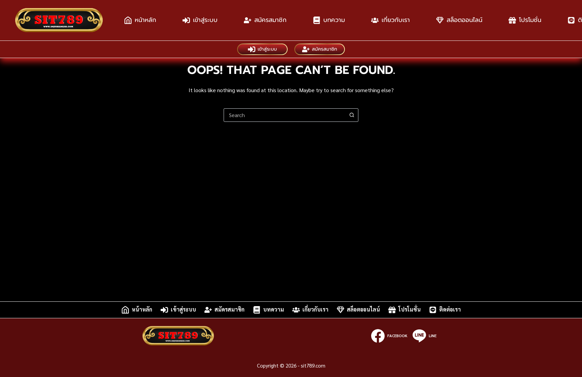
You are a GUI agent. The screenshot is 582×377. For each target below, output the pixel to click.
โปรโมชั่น (530, 20)
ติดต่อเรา (450, 309)
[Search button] (351, 115)
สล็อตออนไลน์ (464, 20)
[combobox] (284, 115)
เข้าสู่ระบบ (205, 20)
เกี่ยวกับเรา (396, 20)
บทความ (334, 20)
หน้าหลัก (145, 20)
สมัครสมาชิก (270, 20)
